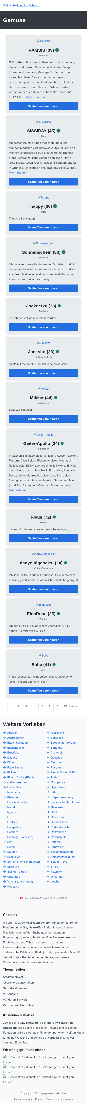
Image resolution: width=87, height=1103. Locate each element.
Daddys (12, 757)
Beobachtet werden (63, 742)
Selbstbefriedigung (63, 856)
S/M (9, 841)
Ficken (11, 772)
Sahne (11, 846)
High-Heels (58, 787)
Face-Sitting (15, 767)
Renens (43, 522)
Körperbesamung (62, 797)
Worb (43, 212)
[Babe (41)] (44, 655)
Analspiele (57, 732)
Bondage (56, 747)
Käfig (54, 792)
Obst (54, 812)
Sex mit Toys (59, 861)
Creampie (57, 752)
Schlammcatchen (62, 851)
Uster (43, 670)
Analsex (12, 732)
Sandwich (57, 846)
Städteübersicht (13, 976)
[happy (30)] (43, 197)
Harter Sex (14, 787)
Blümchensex (15, 747)
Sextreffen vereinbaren (43, 106)
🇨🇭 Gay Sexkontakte (31, 898)
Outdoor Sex (59, 822)
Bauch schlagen (17, 742)
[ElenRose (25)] (43, 604)
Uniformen (57, 876)
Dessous (56, 757)
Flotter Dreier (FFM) (64, 772)
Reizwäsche (58, 831)
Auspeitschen (15, 737)
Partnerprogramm (23, 1099)
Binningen (43, 449)
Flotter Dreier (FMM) (20, 777)
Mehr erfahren (35, 97)
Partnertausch (60, 827)
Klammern (13, 797)
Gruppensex (59, 782)
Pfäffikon (43, 55)
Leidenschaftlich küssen (66, 802)
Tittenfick (56, 871)
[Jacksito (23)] (43, 342)
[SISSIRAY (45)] (43, 121)
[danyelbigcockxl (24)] (43, 553)
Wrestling (13, 886)
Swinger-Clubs (16, 871)
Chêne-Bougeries (43, 568)
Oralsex (12, 822)
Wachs (55, 881)
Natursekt (57, 807)
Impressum (67, 1099)
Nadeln (11, 807)
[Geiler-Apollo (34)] (43, 434)
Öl (8, 817)
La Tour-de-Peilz (43, 357)
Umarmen (13, 876)
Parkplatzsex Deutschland (19, 1005)
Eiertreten (57, 762)
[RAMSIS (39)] (44, 41)
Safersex (56, 841)
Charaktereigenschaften (18, 982)
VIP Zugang (10, 993)
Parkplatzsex (15, 827)
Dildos (11, 762)
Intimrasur (13, 792)
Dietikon (43, 311)
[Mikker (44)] (43, 388)
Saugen (12, 851)
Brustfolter (13, 752)
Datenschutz (52, 1099)
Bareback (57, 737)
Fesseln (56, 767)
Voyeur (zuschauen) (20, 881)
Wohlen (43, 619)
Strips (54, 866)
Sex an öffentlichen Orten (23, 861)
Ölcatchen (57, 817)
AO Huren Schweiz (15, 999)
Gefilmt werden (17, 782)
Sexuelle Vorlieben (15, 988)
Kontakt (39, 1099)
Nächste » (70, 706)
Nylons (11, 812)
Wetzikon (44, 257)
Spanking (13, 866)
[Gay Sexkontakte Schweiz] (21, 5)
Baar (43, 136)
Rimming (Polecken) (20, 837)
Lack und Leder (17, 802)
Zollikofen (43, 403)
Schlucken (13, 856)
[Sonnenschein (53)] (43, 243)
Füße (54, 777)
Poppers (12, 831)
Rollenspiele (58, 837)
